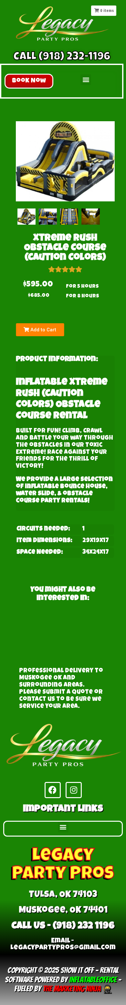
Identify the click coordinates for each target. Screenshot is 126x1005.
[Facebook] (53, 790)
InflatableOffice (93, 979)
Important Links (63, 809)
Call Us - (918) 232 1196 (63, 926)
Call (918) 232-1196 (61, 57)
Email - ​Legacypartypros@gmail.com (63, 944)
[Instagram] (74, 790)
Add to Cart (42, 330)
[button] (29, 81)
